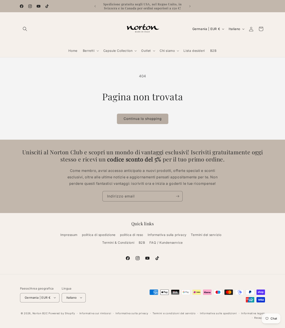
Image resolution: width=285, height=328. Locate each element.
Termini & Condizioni (118, 243)
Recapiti (259, 317)
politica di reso (131, 235)
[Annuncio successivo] (190, 6)
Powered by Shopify (62, 313)
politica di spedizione (99, 235)
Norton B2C (40, 313)
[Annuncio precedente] (95, 6)
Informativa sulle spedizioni (218, 313)
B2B (142, 243)
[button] (25, 29)
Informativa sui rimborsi (95, 313)
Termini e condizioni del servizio (174, 313)
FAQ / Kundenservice (166, 243)
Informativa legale (253, 313)
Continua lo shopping (143, 119)
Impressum (68, 235)
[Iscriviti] (177, 196)
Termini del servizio (206, 235)
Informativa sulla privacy (167, 235)
